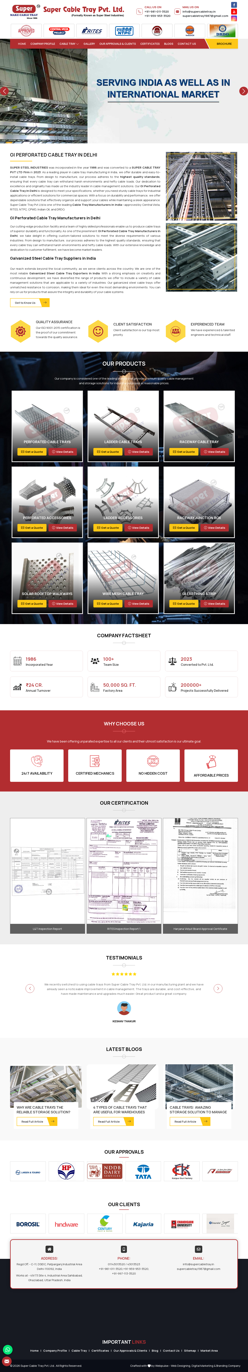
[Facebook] (234, 5)
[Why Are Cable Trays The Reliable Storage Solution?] (46, 1086)
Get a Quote (34, 452)
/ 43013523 (133, 1264)
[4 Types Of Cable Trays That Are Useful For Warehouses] (122, 1086)
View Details (64, 452)
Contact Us (187, 44)
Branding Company (228, 1366)
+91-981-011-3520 (157, 11)
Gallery (89, 44)
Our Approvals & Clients (117, 44)
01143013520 (116, 1264)
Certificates (150, 44)
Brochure (224, 44)
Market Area (209, 1351)
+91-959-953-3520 (157, 16)
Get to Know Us (25, 303)
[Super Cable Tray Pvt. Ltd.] (67, 11)
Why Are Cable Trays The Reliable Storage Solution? (43, 1109)
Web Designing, (181, 1366)
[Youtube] (234, 12)
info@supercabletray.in (199, 11)
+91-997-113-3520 (124, 1273)
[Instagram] (234, 18)
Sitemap (190, 1351)
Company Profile (42, 44)
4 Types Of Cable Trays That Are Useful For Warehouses (120, 1109)
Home (22, 44)
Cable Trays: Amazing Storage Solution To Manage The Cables (198, 1112)
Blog (155, 1351)
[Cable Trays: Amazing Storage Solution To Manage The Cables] (199, 1086)
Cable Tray (67, 44)
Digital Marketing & (204, 1366)
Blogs (168, 44)
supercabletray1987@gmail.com (205, 16)
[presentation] (30, 988)
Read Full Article (32, 1121)
